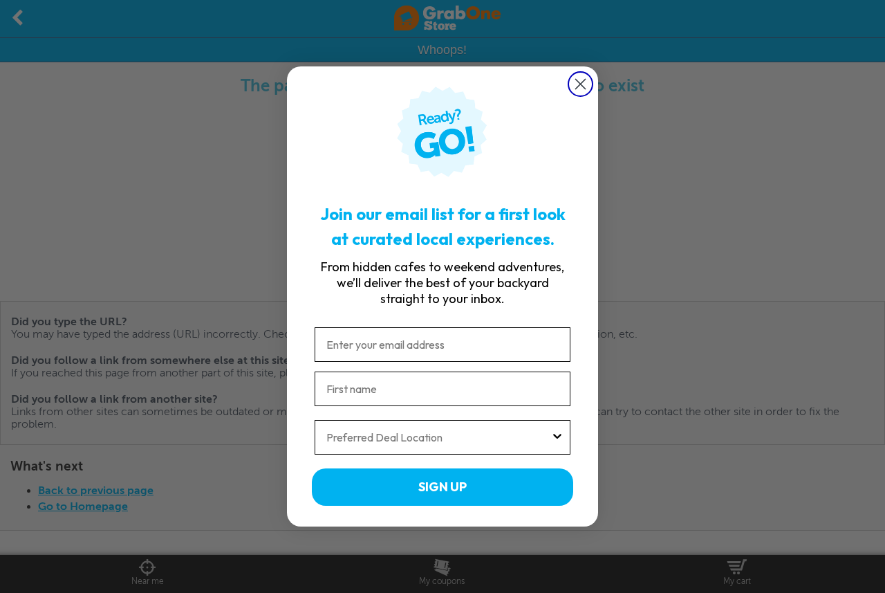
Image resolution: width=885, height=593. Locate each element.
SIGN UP (442, 487)
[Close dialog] (580, 84)
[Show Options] (557, 437)
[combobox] (438, 437)
